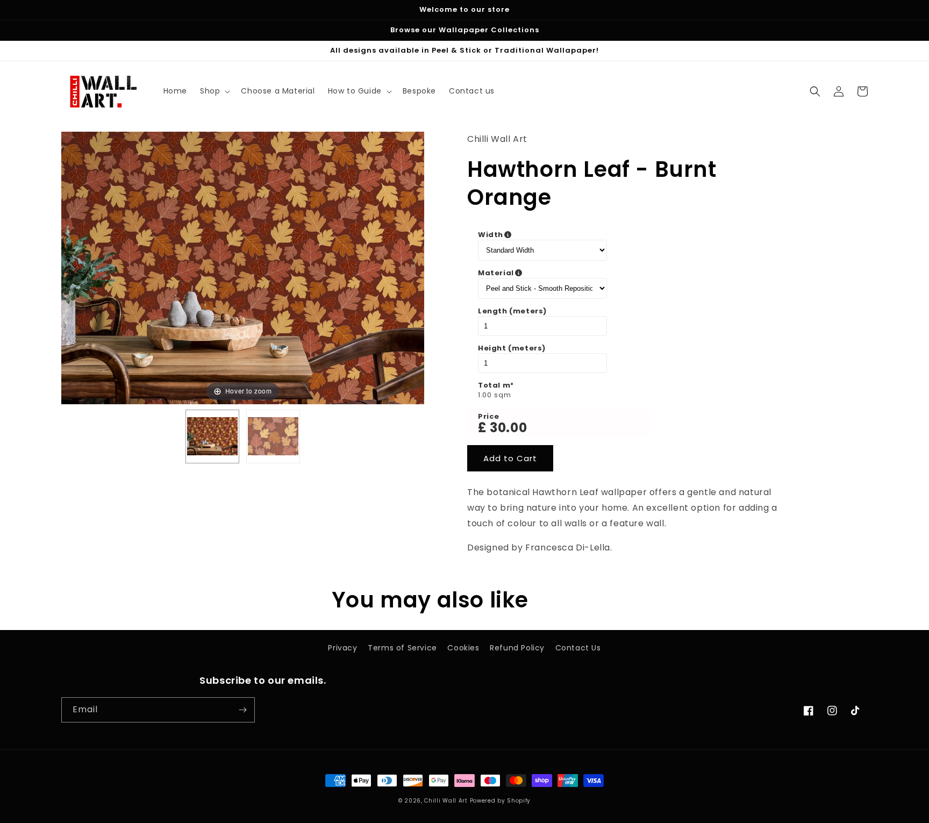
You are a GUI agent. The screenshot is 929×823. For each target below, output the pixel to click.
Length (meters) (512, 311)
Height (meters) (512, 348)
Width (544, 235)
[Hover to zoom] (242, 267)
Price (488, 416)
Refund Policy (517, 647)
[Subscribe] (242, 709)
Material (550, 273)
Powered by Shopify (500, 801)
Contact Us (578, 647)
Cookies (463, 647)
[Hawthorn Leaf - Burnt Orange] (212, 436)
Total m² (496, 385)
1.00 (484, 395)
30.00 (508, 427)
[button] (214, 91)
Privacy (342, 647)
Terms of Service (402, 647)
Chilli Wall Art (446, 801)
